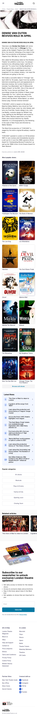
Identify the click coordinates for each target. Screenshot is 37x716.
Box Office (5, 683)
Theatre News (10, 9)
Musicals (18, 480)
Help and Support (7, 643)
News (16, 9)
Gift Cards (22, 655)
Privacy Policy (23, 614)
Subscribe (18, 610)
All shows (18, 474)
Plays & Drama (18, 486)
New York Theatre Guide (9, 680)
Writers (4, 652)
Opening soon (18, 497)
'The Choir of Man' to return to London (15, 533)
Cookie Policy (6, 661)
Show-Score (6, 686)
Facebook (25, 680)
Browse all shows (18, 386)
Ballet (21, 643)
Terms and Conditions (9, 654)
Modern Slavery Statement (7, 665)
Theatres (22, 652)
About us (5, 637)
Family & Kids (18, 492)
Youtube (24, 692)
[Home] (19, 3)
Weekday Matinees (25, 649)
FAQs (4, 640)
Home (3, 9)
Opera (21, 640)
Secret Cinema (6, 689)
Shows (21, 637)
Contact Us (5, 646)
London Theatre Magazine (7, 633)
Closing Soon (18, 503)
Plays (21, 634)
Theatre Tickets (24, 646)
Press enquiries (7, 648)
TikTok (24, 686)
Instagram (25, 683)
